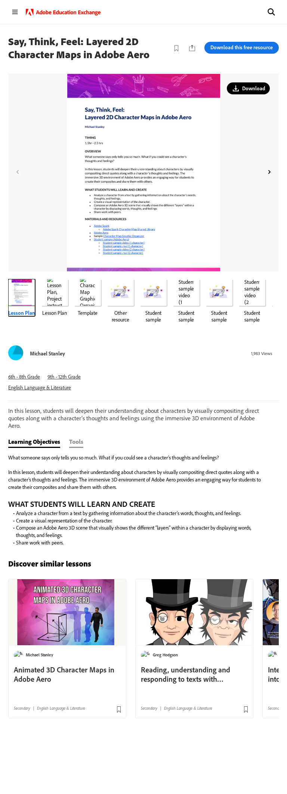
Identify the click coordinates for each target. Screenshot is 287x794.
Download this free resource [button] (241, 47)
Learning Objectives (34, 441)
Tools (76, 441)
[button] (271, 11)
